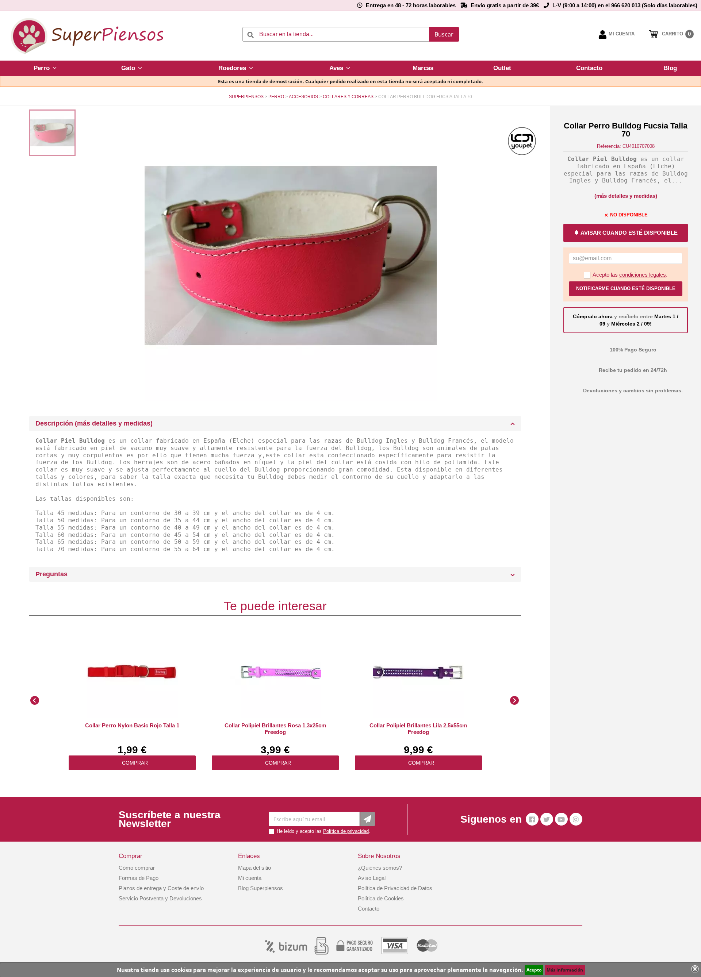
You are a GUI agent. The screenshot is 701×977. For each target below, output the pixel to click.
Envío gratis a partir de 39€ (505, 5)
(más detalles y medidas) (625, 196)
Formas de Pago (138, 878)
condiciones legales (642, 275)
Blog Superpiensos (260, 888)
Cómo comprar (137, 868)
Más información (565, 970)
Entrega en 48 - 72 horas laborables (411, 5)
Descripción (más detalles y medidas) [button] (94, 423)
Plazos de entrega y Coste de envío (161, 888)
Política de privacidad (346, 831)
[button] (45, 68)
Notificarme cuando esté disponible (625, 288)
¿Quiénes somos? (380, 868)
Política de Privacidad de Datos (395, 888)
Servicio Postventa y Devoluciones (160, 898)
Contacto (368, 908)
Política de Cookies (381, 898)
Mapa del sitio (254, 868)
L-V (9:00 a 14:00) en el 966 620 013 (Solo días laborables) (624, 5)
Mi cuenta (249, 878)
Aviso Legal (372, 878)
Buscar (443, 34)
